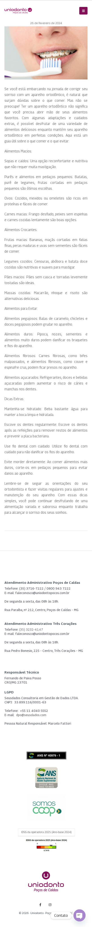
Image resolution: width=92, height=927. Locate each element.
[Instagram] (50, 904)
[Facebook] (40, 904)
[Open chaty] (79, 915)
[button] (83, 11)
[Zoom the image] (46, 769)
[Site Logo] (18, 11)
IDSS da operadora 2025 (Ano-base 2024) (46, 832)
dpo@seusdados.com (31, 715)
